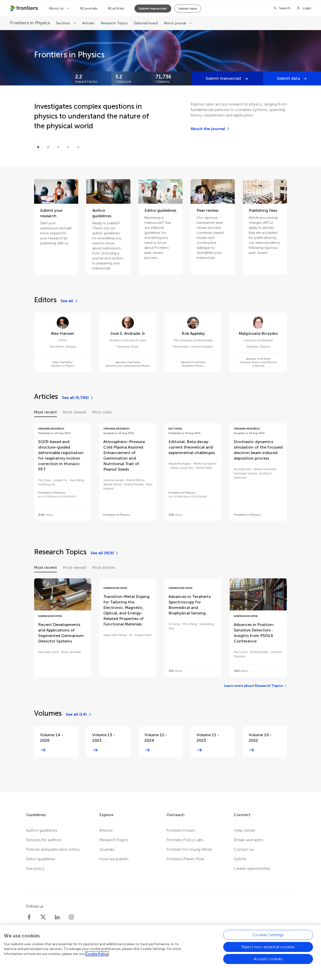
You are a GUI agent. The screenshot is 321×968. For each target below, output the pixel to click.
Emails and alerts (249, 839)
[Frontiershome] (24, 8)
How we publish (113, 858)
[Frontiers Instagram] (71, 917)
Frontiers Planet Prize (185, 858)
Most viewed (74, 412)
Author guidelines (41, 830)
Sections (63, 23)
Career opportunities (252, 868)
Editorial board (146, 23)
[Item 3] (68, 147)
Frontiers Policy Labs (185, 839)
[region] (160, 946)
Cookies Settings (268, 934)
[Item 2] (58, 147)
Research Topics (114, 23)
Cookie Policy (97, 954)
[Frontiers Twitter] (43, 917)
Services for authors (43, 839)
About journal (175, 23)
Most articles (103, 567)
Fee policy (35, 868)
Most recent (45, 412)
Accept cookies (268, 958)
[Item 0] (38, 147)
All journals (89, 8)
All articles (116, 8)
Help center (244, 830)
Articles (88, 23)
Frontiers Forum (181, 830)
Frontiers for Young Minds (189, 849)
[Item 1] (48, 147)
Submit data (188, 8)
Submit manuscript (153, 8)
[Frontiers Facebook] (29, 917)
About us (57, 8)
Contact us (244, 849)
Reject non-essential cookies (268, 946)
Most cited (101, 412)
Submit (240, 858)
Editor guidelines (40, 858)
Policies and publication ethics (53, 849)
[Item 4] (78, 147)
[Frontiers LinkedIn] (57, 917)
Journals (106, 849)
